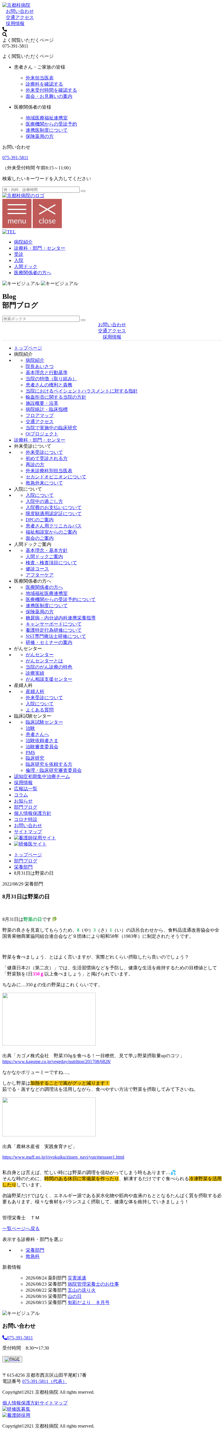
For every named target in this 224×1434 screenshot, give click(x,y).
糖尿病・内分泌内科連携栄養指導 (61, 617)
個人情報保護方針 (32, 813)
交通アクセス (20, 17)
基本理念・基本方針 (47, 550)
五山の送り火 (82, 1290)
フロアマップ (40, 415)
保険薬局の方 (40, 136)
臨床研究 (35, 758)
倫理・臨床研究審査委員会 (54, 770)
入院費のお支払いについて (54, 507)
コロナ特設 (25, 819)
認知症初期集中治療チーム (42, 776)
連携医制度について (47, 130)
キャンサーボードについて (54, 623)
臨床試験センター (44, 722)
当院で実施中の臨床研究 (51, 427)
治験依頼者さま (42, 740)
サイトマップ (28, 831)
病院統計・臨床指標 (47, 409)
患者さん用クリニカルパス (54, 525)
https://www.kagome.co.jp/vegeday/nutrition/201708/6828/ (56, 1061)
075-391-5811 (15, 157)
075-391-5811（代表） (44, 1381)
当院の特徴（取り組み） (51, 378)
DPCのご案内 (40, 519)
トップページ (28, 348)
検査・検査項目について (51, 562)
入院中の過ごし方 (44, 501)
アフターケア (40, 574)
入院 (18, 260)
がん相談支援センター (49, 679)
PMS (30, 752)
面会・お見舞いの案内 (49, 96)
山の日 (75, 1296)
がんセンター (40, 654)
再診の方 (35, 464)
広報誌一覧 (25, 788)
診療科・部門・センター (39, 248)
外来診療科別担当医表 (49, 470)
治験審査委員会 (42, 746)
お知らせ (23, 800)
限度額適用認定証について (54, 513)
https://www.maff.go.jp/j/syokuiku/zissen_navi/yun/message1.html (63, 1157)
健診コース (37, 568)
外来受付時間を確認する (51, 90)
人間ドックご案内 (44, 556)
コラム (21, 794)
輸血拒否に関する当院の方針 (56, 397)
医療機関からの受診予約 (51, 123)
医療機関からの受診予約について (61, 599)
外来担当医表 (40, 77)
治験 (30, 728)
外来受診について (44, 452)
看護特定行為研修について (54, 630)
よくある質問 (40, 709)
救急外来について (44, 482)
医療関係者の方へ (32, 272)
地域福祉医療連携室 (47, 593)
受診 (18, 254)
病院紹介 (23, 241)
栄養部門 (23, 866)
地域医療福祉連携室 (47, 117)
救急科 (33, 1256)
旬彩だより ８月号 (89, 1302)
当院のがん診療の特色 (49, 666)
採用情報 (15, 23)
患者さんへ (37, 734)
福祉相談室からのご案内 (51, 531)
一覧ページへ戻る (21, 1228)
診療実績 (35, 673)
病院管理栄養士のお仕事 (93, 1284)
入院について (40, 495)
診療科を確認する (44, 83)
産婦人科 (35, 691)
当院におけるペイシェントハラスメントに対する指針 (82, 390)
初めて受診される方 (47, 458)
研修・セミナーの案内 (49, 642)
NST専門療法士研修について (56, 636)
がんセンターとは (44, 660)
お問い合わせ (20, 11)
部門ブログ (25, 807)
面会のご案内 (40, 538)
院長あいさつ (40, 366)
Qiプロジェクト (42, 433)
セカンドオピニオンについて (56, 476)
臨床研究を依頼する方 (49, 764)
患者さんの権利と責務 (49, 384)
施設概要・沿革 (42, 403)
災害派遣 (77, 1277)
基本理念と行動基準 (47, 372)
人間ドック (25, 266)
